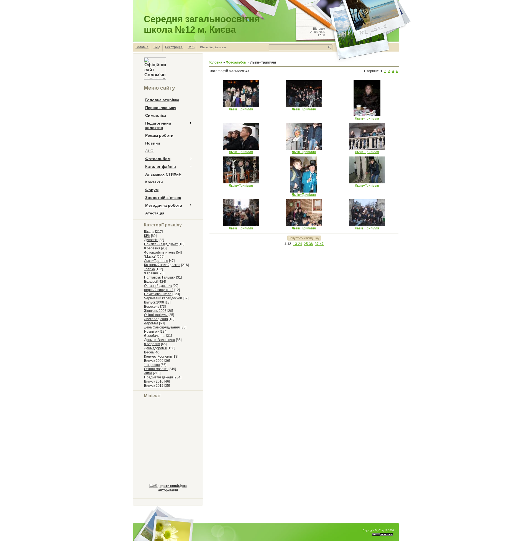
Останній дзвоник (158, 286)
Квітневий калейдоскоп (162, 265)
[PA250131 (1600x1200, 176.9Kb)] (241, 225)
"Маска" (150, 257)
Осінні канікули (156, 315)
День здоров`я (155, 348)
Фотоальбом (236, 62)
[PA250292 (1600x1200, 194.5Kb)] (304, 106)
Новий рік (151, 331)
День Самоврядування (162, 327)
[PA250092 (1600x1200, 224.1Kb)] (367, 225)
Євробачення (154, 336)
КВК (147, 236)
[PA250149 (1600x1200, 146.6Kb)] (367, 182)
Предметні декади (158, 377)
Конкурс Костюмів (158, 356)
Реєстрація (174, 47)
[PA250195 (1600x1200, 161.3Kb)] (367, 149)
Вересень (151, 307)
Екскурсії (151, 282)
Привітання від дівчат (161, 244)
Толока (149, 269)
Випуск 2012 (153, 386)
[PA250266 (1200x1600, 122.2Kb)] (367, 115)
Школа (149, 232)
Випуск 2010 (153, 381)
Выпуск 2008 (154, 302)
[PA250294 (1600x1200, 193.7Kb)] (241, 106)
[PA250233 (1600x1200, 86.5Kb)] (241, 149)
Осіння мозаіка (156, 369)
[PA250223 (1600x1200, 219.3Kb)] (304, 149)
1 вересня (152, 365)
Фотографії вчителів (159, 252)
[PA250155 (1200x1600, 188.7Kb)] (303, 191)
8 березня (152, 248)
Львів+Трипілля (156, 261)
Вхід (157, 47)
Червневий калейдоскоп (163, 298)
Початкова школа (158, 294)
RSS (191, 47)
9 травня (151, 273)
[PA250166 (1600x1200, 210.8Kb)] (241, 182)
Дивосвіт (151, 240)
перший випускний (158, 290)
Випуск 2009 (153, 361)
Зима (148, 373)
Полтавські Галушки (159, 277)
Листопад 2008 (156, 319)
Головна (142, 47)
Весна (149, 352)
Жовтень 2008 (155, 311)
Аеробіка (151, 323)
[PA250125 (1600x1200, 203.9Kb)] (304, 225)
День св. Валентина (159, 340)
